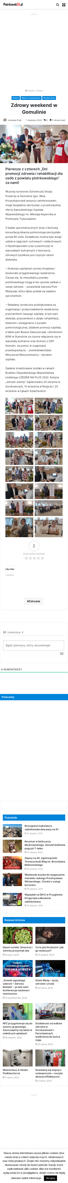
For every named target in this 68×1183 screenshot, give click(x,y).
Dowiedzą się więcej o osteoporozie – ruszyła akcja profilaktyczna (49, 1073)
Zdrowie (34, 601)
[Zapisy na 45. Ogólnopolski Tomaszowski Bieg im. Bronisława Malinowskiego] (12, 862)
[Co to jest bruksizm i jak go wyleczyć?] (50, 935)
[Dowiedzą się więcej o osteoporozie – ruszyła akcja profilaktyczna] (50, 1057)
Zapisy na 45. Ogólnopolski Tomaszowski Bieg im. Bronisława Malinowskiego (45, 861)
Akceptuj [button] (50, 1178)
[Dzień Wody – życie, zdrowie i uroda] (50, 968)
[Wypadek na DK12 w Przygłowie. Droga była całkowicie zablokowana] (12, 899)
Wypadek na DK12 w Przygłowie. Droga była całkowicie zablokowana (44, 898)
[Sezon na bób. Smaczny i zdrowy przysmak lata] (18, 935)
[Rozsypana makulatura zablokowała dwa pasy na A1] (12, 830)
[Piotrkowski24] (13, 4)
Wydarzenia (49, 98)
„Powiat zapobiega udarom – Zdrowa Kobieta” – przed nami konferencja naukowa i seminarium (16, 987)
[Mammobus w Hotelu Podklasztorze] (18, 1057)
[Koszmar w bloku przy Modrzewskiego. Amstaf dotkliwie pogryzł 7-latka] (12, 846)
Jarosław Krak (15, 120)
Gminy (39, 90)
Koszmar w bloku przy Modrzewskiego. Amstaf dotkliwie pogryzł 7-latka (45, 845)
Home (30, 90)
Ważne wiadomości (31, 98)
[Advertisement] (34, 50)
